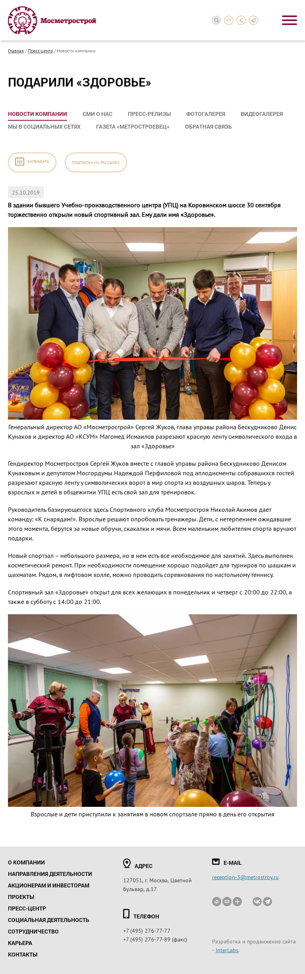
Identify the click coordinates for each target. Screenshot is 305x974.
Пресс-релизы (149, 114)
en (229, 20)
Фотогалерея (205, 114)
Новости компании (37, 114)
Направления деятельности (50, 874)
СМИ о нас (97, 114)
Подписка (96, 162)
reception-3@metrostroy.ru (245, 876)
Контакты (22, 954)
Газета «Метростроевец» (133, 126)
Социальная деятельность (48, 920)
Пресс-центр (40, 50)
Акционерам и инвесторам (48, 885)
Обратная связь (208, 126)
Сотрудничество (33, 931)
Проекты (21, 897)
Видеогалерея (262, 114)
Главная (16, 50)
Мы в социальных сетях (44, 126)
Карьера (20, 943)
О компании (26, 862)
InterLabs (227, 949)
